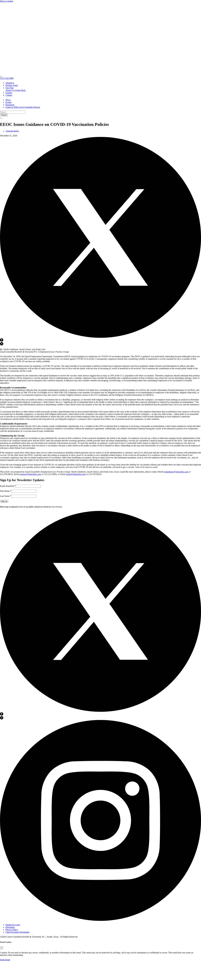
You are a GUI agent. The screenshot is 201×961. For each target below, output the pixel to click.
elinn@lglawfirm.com (76, 474)
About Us (9, 90)
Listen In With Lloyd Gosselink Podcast (22, 107)
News (8, 100)
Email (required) (8, 486)
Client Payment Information (17, 932)
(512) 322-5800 (7, 78)
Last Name (5, 496)
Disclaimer (10, 927)
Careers (8, 93)
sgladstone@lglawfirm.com (176, 472)
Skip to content (6, 1)
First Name (5, 491)
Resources (9, 105)
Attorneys (9, 83)
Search (4, 115)
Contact (8, 95)
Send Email (5, 960)
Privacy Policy (11, 929)
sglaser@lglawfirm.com (30, 474)
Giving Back (20, 90)
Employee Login (12, 925)
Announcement (12, 131)
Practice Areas (11, 85)
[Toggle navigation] (1, 76)
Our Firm (9, 88)
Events (8, 102)
